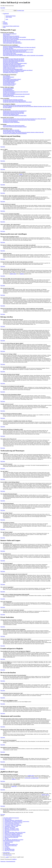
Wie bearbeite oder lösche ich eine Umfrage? (12, 64)
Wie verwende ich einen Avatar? (9, 53)
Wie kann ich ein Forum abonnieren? (10, 121)
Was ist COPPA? (6, 34)
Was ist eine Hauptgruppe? (8, 95)
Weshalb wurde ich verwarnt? (9, 67)
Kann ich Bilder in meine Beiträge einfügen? (12, 79)
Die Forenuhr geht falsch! (8, 48)
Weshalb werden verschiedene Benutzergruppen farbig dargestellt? (16, 94)
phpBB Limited (13, 273)
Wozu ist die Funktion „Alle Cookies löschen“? (12, 42)
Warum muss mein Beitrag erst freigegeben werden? (13, 71)
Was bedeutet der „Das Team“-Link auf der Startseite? (14, 96)
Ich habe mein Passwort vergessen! (10, 40)
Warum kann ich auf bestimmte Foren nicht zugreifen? (14, 65)
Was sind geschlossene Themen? (9, 83)
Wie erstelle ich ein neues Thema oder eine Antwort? (13, 58)
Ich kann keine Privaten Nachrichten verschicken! (13, 99)
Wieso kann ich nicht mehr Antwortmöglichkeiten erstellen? (15, 63)
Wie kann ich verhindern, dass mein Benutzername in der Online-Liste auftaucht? (19, 47)
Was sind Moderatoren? (7, 89)
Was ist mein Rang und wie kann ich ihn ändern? (13, 54)
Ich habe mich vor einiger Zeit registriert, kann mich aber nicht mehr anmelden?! (19, 39)
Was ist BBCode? (6, 75)
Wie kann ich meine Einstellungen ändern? (11, 46)
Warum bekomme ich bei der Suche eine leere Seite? (13, 113)
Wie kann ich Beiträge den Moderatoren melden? (13, 69)
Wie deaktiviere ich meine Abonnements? (11, 122)
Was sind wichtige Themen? (8, 82)
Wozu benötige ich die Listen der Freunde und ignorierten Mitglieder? (17, 105)
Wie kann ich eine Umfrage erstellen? (10, 62)
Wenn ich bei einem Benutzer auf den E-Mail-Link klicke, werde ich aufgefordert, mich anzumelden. (23, 55)
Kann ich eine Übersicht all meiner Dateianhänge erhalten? (15, 126)
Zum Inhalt (3, 7)
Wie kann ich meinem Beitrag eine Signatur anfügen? (13, 61)
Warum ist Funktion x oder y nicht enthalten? (12, 131)
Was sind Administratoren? (8, 88)
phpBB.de (22, 273)
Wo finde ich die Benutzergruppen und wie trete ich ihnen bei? (15, 91)
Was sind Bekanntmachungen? (9, 81)
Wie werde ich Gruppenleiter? (9, 92)
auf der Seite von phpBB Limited (31, 777)
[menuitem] (11, 15)
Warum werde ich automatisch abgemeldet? (11, 41)
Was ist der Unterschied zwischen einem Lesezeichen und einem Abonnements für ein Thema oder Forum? (24, 118)
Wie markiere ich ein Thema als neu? (10, 72)
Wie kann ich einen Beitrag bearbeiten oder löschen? (13, 59)
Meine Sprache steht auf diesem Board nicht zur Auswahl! (14, 50)
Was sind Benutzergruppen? (8, 90)
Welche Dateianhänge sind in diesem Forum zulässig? (14, 125)
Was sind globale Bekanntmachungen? (11, 80)
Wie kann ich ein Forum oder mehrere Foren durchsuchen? (15, 110)
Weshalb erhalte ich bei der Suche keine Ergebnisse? (13, 112)
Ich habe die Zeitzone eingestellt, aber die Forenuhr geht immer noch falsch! (18, 49)
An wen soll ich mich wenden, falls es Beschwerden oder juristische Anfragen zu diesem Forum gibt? (23, 132)
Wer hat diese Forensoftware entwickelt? (11, 130)
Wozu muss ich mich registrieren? (9, 33)
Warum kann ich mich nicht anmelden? (11, 38)
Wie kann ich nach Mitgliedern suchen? (11, 114)
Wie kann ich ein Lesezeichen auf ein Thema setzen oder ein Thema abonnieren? (19, 119)
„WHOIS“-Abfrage (45, 794)
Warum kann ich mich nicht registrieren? (11, 36)
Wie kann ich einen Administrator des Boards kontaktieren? (15, 133)
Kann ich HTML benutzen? (8, 77)
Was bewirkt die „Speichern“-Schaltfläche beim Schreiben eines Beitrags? (18, 70)
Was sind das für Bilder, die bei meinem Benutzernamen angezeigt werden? (18, 52)
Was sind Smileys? (7, 78)
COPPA (20, 174)
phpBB (7, 857)
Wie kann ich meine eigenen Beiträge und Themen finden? (15, 115)
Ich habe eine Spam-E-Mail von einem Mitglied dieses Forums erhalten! (17, 101)
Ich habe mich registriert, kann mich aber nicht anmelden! (14, 37)
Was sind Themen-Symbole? (9, 85)
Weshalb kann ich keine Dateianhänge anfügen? (12, 66)
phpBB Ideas (14, 786)
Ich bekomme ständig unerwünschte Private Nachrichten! (14, 100)
